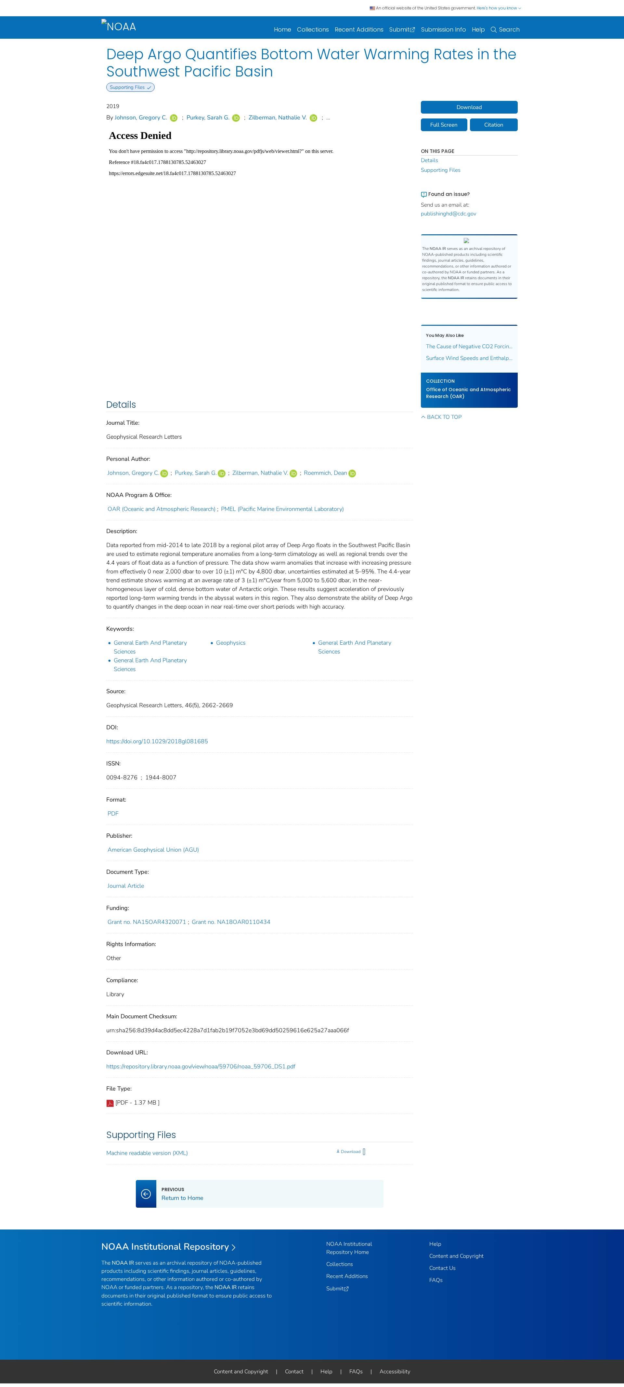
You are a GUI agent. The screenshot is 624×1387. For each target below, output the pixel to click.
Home (282, 29)
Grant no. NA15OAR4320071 (147, 922)
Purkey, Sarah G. (208, 117)
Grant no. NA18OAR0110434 (231, 922)
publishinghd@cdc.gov (448, 213)
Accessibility (395, 1371)
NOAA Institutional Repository (165, 1247)
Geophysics (231, 643)
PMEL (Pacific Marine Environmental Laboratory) (282, 509)
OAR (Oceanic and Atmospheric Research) (161, 509)
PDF (113, 813)
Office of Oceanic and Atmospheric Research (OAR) (468, 393)
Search (509, 29)
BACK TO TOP (444, 417)
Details (429, 160)
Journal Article (126, 886)
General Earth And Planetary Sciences (150, 647)
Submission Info (443, 29)
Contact (294, 1371)
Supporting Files (441, 170)
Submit (399, 29)
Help (478, 29)
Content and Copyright (456, 1256)
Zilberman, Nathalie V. (278, 117)
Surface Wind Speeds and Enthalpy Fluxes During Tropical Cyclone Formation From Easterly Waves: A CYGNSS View (469, 358)
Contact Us (442, 1268)
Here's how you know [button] (497, 8)
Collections (313, 29)
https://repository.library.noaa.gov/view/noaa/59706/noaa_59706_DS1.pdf (200, 1066)
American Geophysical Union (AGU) (153, 850)
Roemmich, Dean (325, 473)
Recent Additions (359, 29)
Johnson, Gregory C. (141, 117)
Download (350, 1152)
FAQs (436, 1280)
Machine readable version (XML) (147, 1153)
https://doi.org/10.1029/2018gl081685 (157, 741)
